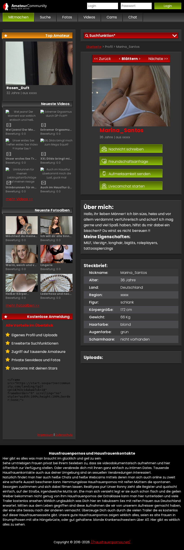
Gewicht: (97, 317)
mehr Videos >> (19, 199)
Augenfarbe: (100, 331)
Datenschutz (63, 435)
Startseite (93, 46)
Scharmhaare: (102, 339)
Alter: (94, 280)
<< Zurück (102, 58)
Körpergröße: (101, 309)
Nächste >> (158, 58)
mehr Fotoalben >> (22, 305)
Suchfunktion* (102, 35)
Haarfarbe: (99, 324)
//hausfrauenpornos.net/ (30, 6)
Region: (96, 294)
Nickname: (98, 272)
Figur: (94, 302)
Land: (94, 287)
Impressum (45, 435)
